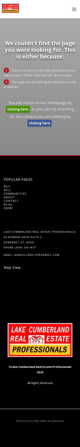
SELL (7, 190)
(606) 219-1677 (25, 247)
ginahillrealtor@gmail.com (37, 255)
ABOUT (9, 197)
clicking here (17, 109)
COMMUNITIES (15, 193)
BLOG (8, 204)
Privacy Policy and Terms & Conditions (40, 421)
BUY (7, 186)
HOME (8, 208)
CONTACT (11, 201)
